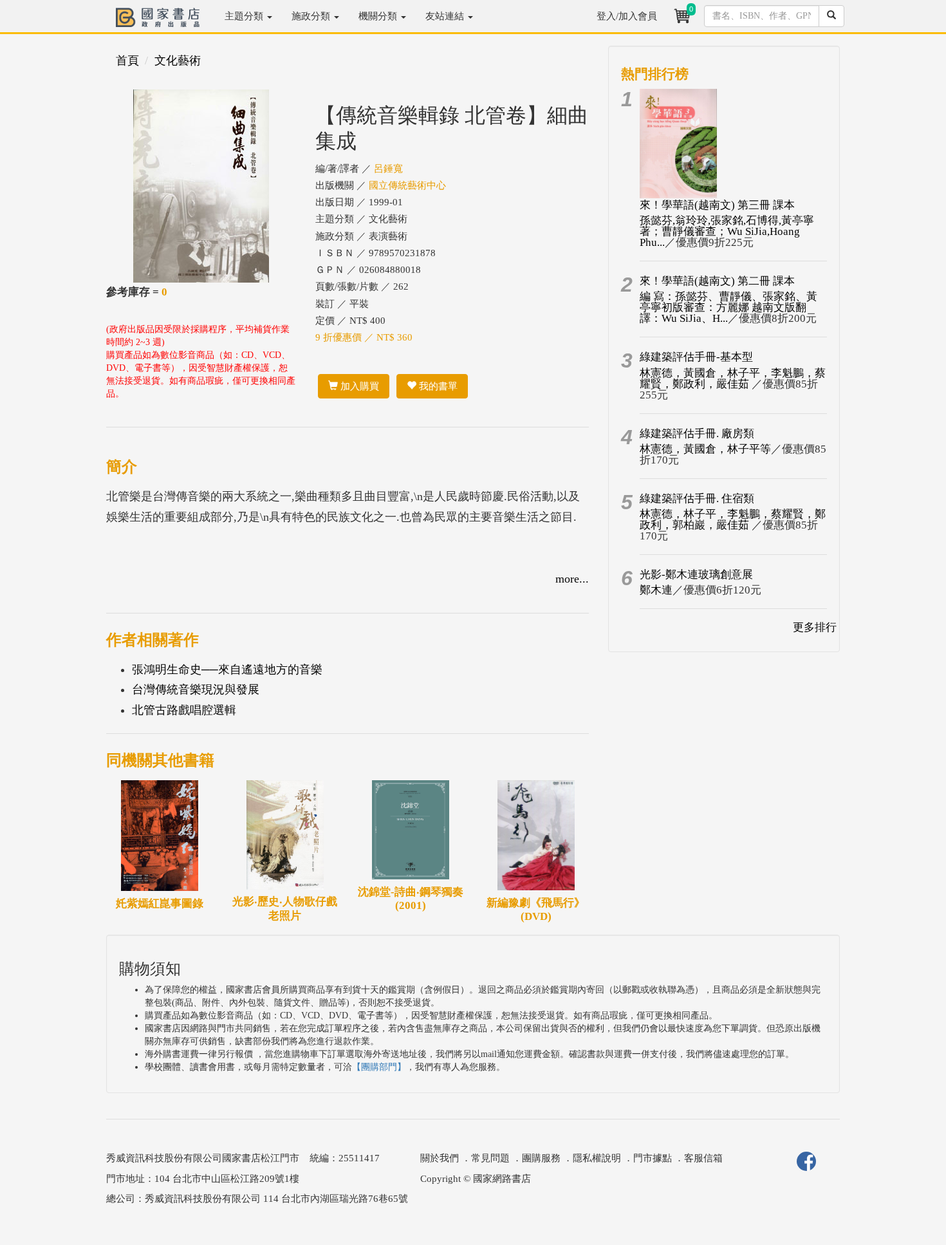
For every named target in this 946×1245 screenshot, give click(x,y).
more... (572, 578)
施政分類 (312, 16)
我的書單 (437, 386)
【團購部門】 (379, 1067)
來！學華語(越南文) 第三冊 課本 (717, 205)
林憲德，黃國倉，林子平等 (705, 449)
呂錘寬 (388, 169)
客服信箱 (703, 1158)
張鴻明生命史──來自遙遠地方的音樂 (227, 669)
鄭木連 (656, 590)
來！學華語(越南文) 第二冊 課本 (717, 281)
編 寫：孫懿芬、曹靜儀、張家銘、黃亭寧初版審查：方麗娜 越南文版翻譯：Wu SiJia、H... (728, 307)
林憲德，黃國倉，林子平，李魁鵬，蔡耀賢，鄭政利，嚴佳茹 (733, 378)
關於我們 (439, 1158)
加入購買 (358, 386)
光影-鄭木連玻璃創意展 (696, 574)
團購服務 (541, 1158)
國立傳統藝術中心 (407, 185)
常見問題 (490, 1158)
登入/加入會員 (627, 16)
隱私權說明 (597, 1158)
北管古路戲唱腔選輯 (184, 710)
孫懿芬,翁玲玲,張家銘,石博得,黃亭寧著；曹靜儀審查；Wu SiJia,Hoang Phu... (727, 231)
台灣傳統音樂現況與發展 (195, 689)
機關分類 (379, 16)
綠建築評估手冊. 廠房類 (697, 433)
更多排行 (815, 627)
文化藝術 (177, 60)
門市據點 (652, 1158)
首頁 (127, 60)
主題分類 (245, 16)
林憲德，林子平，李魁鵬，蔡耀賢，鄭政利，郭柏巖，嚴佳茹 (733, 519)
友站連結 (446, 16)
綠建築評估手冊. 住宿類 (697, 498)
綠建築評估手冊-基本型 (696, 357)
